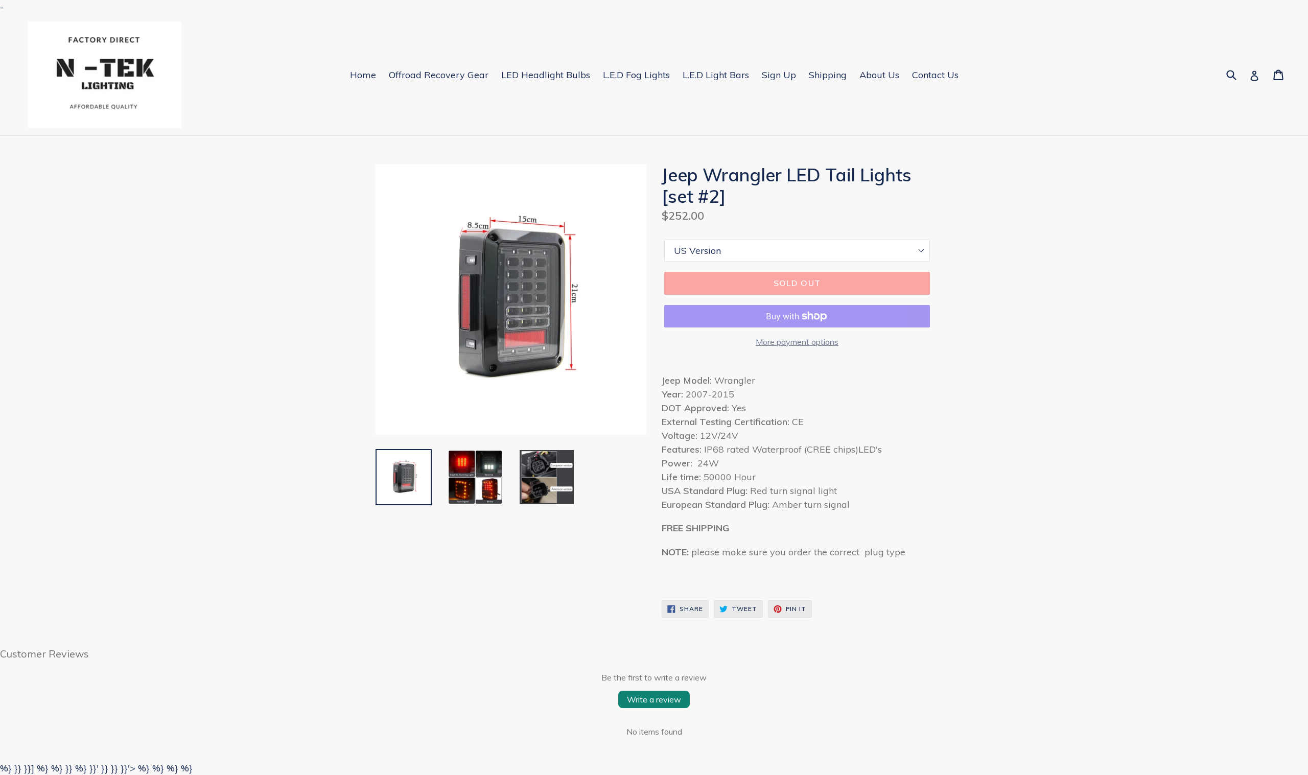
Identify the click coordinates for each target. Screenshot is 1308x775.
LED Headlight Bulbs (545, 75)
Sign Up (779, 75)
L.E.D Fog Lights (636, 75)
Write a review (654, 699)
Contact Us (935, 75)
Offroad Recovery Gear (438, 75)
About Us (879, 75)
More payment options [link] (797, 342)
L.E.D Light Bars (716, 75)
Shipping (828, 75)
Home (363, 75)
